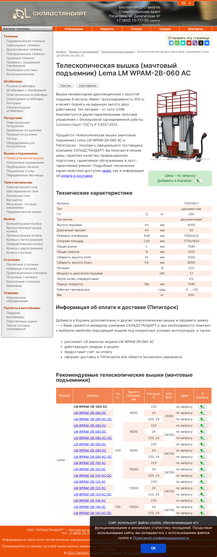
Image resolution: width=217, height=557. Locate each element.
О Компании (74, 29)
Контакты (195, 29)
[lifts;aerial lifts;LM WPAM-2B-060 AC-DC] (202, 419)
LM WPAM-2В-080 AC (90, 425)
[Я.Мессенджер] (183, 42)
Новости (107, 29)
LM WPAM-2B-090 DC (90, 450)
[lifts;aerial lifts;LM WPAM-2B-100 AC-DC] (202, 476)
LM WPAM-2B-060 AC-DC (93, 419)
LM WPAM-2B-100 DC (90, 469)
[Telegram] (171, 42)
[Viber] (195, 42)
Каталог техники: (16, 28)
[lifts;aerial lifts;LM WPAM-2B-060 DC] (202, 413)
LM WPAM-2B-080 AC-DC (93, 438)
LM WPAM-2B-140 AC (90, 500)
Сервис (165, 29)
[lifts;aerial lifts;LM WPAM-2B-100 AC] (202, 463)
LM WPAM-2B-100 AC (90, 463)
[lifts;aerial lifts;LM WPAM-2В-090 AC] (202, 444)
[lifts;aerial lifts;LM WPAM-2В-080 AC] (202, 425)
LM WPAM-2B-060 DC (90, 413)
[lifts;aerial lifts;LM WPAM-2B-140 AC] (202, 500)
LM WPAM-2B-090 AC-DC (93, 456)
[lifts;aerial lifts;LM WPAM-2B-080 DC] (202, 432)
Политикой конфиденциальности (161, 538)
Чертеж (65, 85)
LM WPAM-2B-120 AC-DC (92, 494)
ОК (153, 548)
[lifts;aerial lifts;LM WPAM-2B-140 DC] (202, 507)
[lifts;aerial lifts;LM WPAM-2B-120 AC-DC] (202, 494)
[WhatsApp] (177, 42)
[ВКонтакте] (206, 42)
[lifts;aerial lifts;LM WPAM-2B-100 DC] (202, 469)
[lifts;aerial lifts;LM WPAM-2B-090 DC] (202, 450)
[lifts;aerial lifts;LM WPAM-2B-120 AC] (202, 482)
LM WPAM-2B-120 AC (90, 481)
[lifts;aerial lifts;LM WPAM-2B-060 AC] (198, 181)
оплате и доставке (76, 176)
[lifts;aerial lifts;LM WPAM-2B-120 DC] (202, 488)
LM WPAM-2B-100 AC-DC (92, 475)
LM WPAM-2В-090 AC (90, 444)
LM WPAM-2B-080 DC (90, 431)
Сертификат (88, 85)
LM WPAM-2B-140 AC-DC (92, 513)
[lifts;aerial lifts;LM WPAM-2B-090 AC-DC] (202, 457)
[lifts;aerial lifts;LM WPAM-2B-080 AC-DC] (202, 438)
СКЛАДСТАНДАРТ (60, 13)
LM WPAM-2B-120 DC (90, 488)
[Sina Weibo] (189, 42)
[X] (200, 42)
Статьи (136, 29)
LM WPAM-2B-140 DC (90, 507)
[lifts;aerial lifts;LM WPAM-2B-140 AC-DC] (202, 513)
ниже (106, 170)
